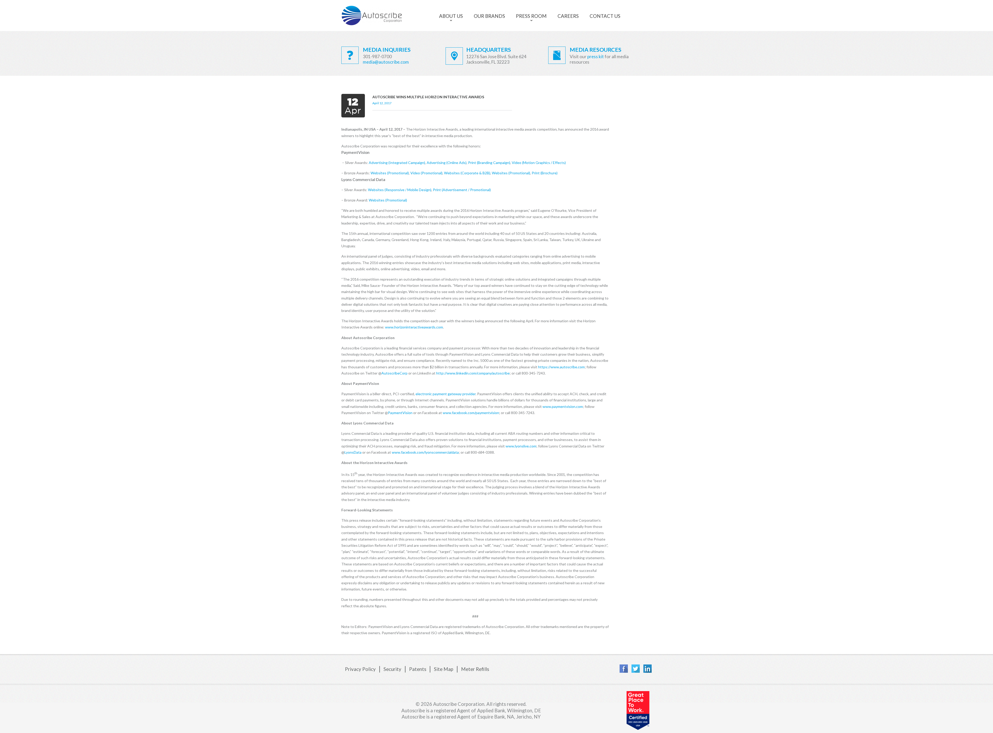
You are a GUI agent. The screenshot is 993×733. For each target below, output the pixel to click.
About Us (451, 16)
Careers (568, 16)
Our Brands (489, 16)
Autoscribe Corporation (371, 15)
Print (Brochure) (545, 173)
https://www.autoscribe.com (561, 367)
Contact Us (605, 16)
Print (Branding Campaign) (489, 162)
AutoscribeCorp (394, 373)
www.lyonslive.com (521, 446)
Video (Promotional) (426, 173)
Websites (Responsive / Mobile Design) (399, 190)
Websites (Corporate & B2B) (467, 173)
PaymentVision (400, 412)
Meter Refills (475, 669)
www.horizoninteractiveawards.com (414, 327)
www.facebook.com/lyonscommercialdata (425, 452)
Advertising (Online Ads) (447, 162)
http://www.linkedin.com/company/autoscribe (473, 373)
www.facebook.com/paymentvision (471, 412)
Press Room (531, 16)
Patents (417, 669)
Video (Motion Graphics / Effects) (539, 162)
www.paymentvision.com (563, 406)
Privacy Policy (360, 669)
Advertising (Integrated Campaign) (397, 162)
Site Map (443, 669)
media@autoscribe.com (386, 62)
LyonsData (353, 452)
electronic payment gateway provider (446, 394)
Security (392, 669)
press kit (595, 56)
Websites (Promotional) (390, 173)
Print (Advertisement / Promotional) (462, 190)
